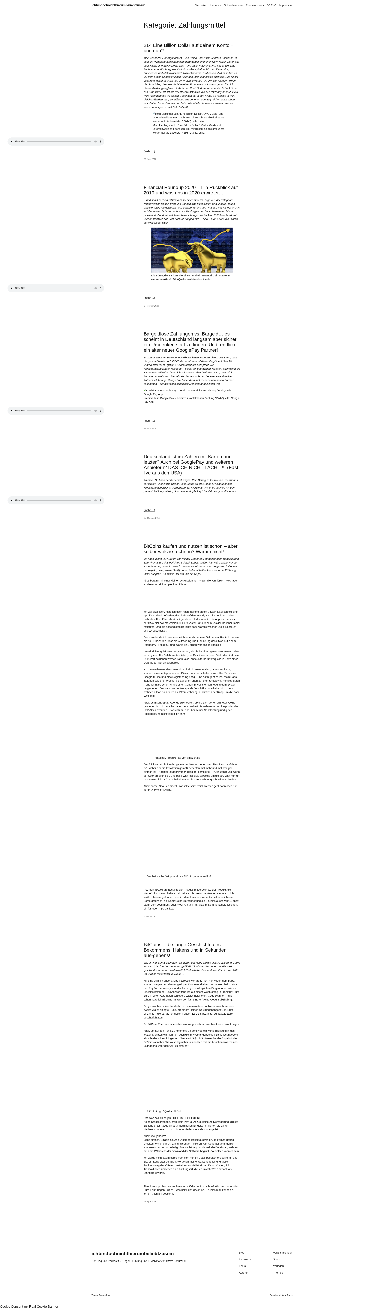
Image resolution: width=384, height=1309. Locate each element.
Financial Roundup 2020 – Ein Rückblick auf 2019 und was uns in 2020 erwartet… (191, 190)
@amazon (185, 598)
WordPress (287, 1295)
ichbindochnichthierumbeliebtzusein (118, 5)
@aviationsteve (153, 591)
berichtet (174, 562)
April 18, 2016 (197, 605)
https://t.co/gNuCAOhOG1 (159, 598)
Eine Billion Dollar (194, 58)
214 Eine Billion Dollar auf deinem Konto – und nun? (189, 48)
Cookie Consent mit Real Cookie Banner (29, 1306)
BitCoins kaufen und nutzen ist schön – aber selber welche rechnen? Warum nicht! (191, 548)
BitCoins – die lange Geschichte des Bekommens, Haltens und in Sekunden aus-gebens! (185, 950)
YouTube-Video (157, 641)
